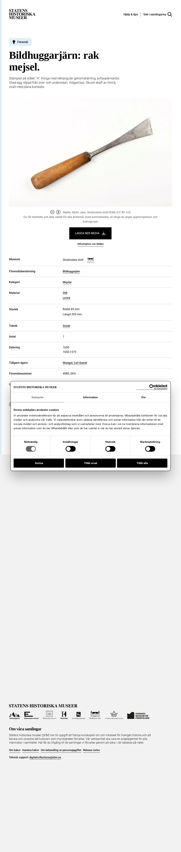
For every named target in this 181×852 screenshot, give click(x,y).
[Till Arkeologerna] (14, 714)
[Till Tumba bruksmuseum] (114, 714)
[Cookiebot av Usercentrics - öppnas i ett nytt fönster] (151, 387)
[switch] (71, 449)
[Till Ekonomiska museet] (31, 714)
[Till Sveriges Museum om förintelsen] (138, 714)
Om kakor (15, 750)
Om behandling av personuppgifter (61, 750)
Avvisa (39, 463)
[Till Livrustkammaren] (78, 714)
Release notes (91, 750)
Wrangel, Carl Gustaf (75, 362)
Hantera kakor (30, 750)
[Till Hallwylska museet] (49, 714)
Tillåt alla (142, 463)
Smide (66, 325)
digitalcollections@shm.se (45, 757)
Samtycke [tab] (37, 397)
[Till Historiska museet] (64, 714)
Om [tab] (143, 397)
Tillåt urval (90, 463)
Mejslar (67, 282)
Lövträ (66, 298)
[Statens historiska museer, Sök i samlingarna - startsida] (22, 14)
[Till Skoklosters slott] (95, 714)
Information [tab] (90, 397)
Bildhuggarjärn (71, 271)
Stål (65, 292)
